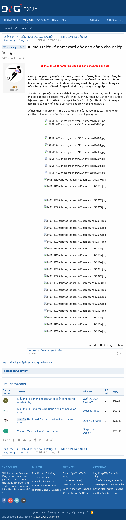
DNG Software (9, 516)
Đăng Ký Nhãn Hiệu (73, 480)
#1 (121, 353)
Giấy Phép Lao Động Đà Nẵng (108, 484)
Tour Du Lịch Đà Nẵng (43, 473)
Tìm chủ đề (26, 28)
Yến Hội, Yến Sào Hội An (105, 492)
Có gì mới (43, 20)
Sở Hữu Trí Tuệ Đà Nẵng (75, 492)
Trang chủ (11, 20)
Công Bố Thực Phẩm (73, 484)
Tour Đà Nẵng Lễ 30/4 (43, 481)
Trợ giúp (71, 512)
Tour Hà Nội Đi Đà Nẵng (44, 485)
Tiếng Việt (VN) (57, 512)
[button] (27, 22)
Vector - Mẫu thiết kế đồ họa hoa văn (38, 431)
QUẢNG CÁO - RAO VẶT (91, 400)
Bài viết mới (10, 28)
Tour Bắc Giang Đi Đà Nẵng (46, 489)
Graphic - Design (88, 431)
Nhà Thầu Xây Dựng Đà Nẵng (108, 480)
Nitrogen (40, 512)
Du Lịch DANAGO (41, 477)
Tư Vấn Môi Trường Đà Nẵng (108, 488)
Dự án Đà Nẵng (92, 420)
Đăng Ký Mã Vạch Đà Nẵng (77, 488)
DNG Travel (24, 516)
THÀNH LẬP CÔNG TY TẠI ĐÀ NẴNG (45, 350)
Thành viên (59, 20)
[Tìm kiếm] (121, 20)
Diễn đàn (28, 20)
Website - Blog (91, 410)
